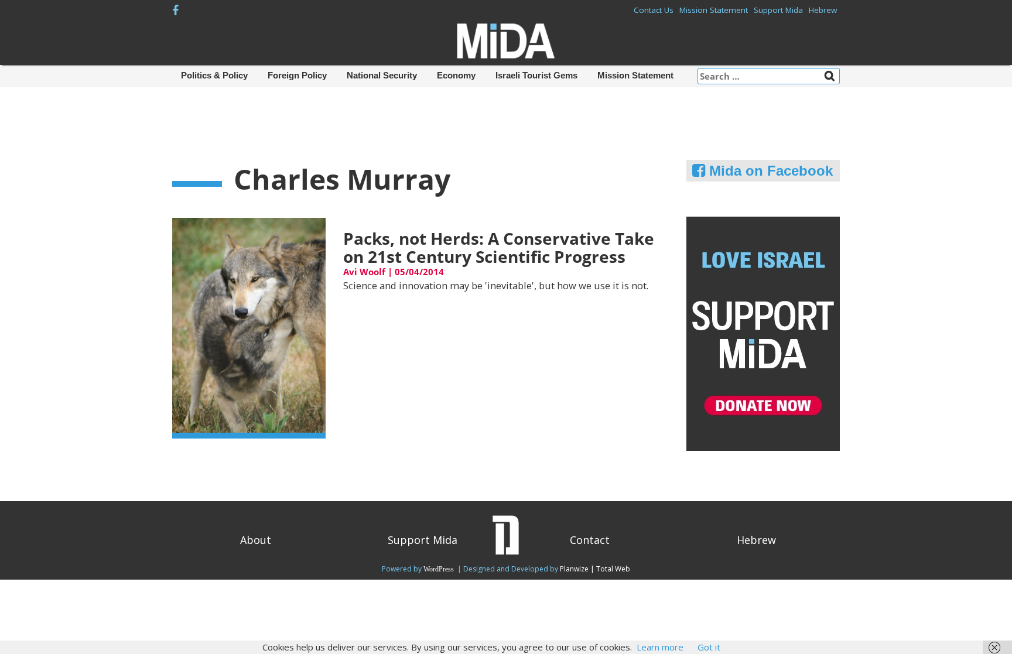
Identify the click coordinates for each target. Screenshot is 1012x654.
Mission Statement (713, 10)
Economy (456, 75)
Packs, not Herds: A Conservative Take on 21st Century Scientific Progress (498, 247)
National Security (382, 75)
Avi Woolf (364, 272)
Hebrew (823, 10)
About (255, 540)
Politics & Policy (214, 75)
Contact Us (653, 10)
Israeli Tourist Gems (536, 75)
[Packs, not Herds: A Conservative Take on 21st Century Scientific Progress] (249, 327)
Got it (709, 647)
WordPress (439, 569)
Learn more (660, 647)
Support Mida (778, 10)
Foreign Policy (297, 75)
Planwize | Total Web (595, 569)
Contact (590, 540)
